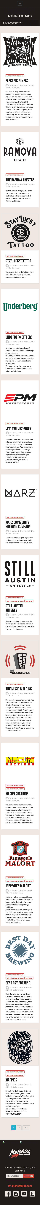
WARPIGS (11, 1080)
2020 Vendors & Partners (15, 601)
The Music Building (19, 689)
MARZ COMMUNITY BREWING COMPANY (18, 524)
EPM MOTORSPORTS (18, 428)
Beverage (29, 601)
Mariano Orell (16, 85)
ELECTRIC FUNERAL (18, 80)
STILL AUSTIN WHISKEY (14, 608)
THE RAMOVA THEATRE (20, 179)
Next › (26, 1128)
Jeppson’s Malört (18, 886)
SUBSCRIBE (29, 1176)
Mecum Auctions (17, 793)
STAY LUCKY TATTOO (18, 261)
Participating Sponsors (15, 76)
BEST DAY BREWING (18, 983)
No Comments (14, 88)
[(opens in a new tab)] (20, 51)
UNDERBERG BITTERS (19, 337)
